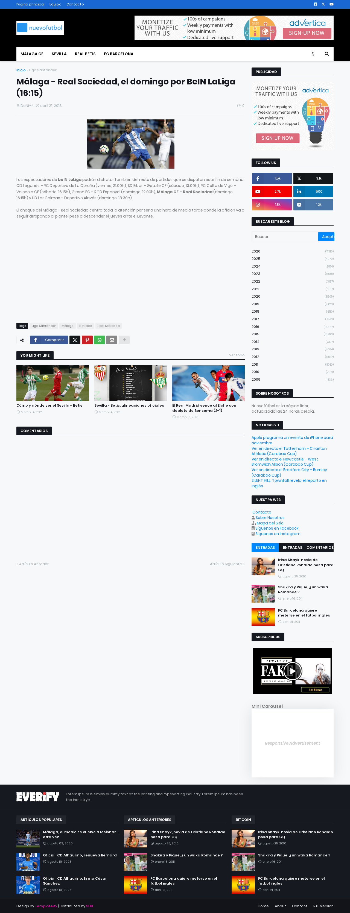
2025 (293, 258)
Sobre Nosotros (270, 517)
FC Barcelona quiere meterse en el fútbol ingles (304, 613)
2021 (293, 289)
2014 (293, 341)
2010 (293, 371)
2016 (293, 326)
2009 (293, 379)
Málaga (68, 326)
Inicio (21, 70)
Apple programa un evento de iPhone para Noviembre (292, 440)
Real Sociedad (109, 326)
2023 (293, 273)
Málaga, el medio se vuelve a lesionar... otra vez (80, 834)
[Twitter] (74, 340)
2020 (293, 296)
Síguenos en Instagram (278, 533)
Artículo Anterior (34, 563)
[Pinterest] (87, 340)
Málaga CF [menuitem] (32, 54)
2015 (293, 334)
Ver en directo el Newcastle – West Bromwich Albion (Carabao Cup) (285, 461)
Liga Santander (43, 70)
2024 (293, 266)
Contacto (75, 4)
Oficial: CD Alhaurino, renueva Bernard (80, 855)
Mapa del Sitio (270, 523)
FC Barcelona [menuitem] (118, 54)
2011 (293, 364)
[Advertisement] (62, 276)
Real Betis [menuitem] (85, 54)
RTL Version (323, 906)
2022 (293, 281)
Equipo (55, 4)
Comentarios (320, 547)
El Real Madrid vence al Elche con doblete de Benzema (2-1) (204, 408)
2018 (293, 311)
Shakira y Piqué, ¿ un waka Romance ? (303, 590)
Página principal (30, 4)
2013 (293, 349)
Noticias (85, 326)
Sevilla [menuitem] (59, 54)
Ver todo (237, 355)
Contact (299, 906)
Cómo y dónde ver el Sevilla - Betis (49, 405)
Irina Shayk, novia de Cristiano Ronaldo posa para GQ (306, 564)
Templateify (46, 906)
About (280, 906)
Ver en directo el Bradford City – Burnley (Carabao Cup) (289, 472)
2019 (293, 304)
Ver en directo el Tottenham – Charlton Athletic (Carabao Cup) (289, 451)
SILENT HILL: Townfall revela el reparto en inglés (289, 483)
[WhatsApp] (99, 340)
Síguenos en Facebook (277, 528)
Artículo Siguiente (226, 563)
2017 (293, 319)
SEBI (89, 906)
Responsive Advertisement (292, 743)
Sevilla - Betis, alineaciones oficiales (129, 405)
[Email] (111, 340)
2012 (293, 356)
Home (263, 906)
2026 (293, 251)
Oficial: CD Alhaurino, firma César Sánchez (75, 881)
